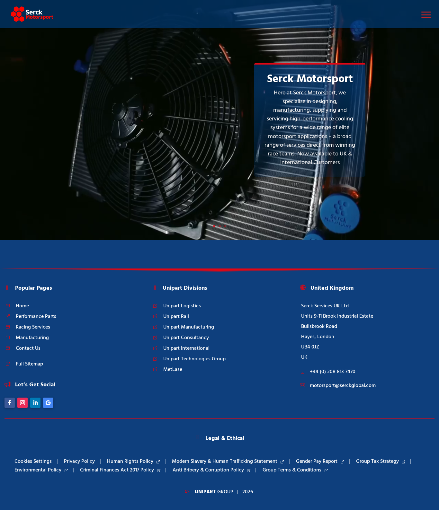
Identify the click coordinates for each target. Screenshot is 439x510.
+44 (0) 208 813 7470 (332, 372)
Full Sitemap (29, 364)
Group (214, 492)
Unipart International (186, 348)
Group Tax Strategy (377, 461)
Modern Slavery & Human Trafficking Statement (224, 461)
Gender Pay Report (316, 461)
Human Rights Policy (130, 461)
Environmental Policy (37, 470)
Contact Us (28, 348)
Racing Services (33, 327)
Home (22, 306)
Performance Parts (36, 316)
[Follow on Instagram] (22, 403)
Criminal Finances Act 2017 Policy (117, 470)
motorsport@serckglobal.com (343, 386)
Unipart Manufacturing (188, 327)
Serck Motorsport (310, 79)
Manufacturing (32, 338)
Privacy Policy (79, 461)
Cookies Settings (33, 461)
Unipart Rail (176, 316)
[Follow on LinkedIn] (35, 403)
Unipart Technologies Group (194, 359)
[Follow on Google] (48, 403)
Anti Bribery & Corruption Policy (208, 470)
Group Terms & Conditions (292, 470)
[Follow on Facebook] (9, 403)
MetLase (172, 369)
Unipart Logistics (182, 306)
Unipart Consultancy (186, 338)
